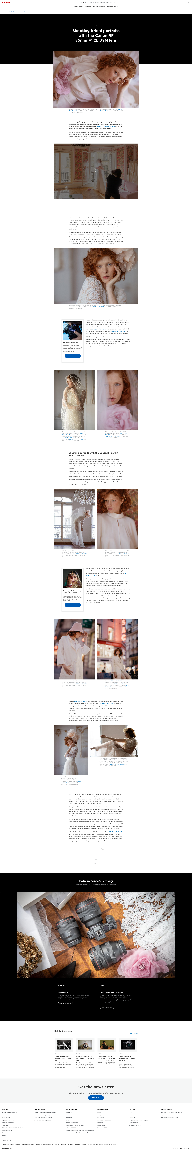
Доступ (96, 863)
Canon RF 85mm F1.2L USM (103, 110)
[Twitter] (184, 1148)
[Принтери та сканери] (105, 6)
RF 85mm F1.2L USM (118, 331)
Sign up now (96, 1097)
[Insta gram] (177, 1148)
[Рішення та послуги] (118, 6)
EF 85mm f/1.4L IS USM (99, 329)
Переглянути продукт (65, 1003)
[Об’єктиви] (91, 6)
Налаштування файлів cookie (107, 1144)
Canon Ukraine (6, 1148)
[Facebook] (173, 1148)
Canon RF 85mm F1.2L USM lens (111, 992)
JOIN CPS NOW (73, 355)
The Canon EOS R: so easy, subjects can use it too (85, 1058)
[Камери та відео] (84, 6)
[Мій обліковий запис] (188, 2)
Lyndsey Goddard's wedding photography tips (63, 1058)
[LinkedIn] (181, 1148)
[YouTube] (188, 1148)
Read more (72, 605)
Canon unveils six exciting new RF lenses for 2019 (127, 1058)
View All (133, 1034)
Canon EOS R (63, 992)
